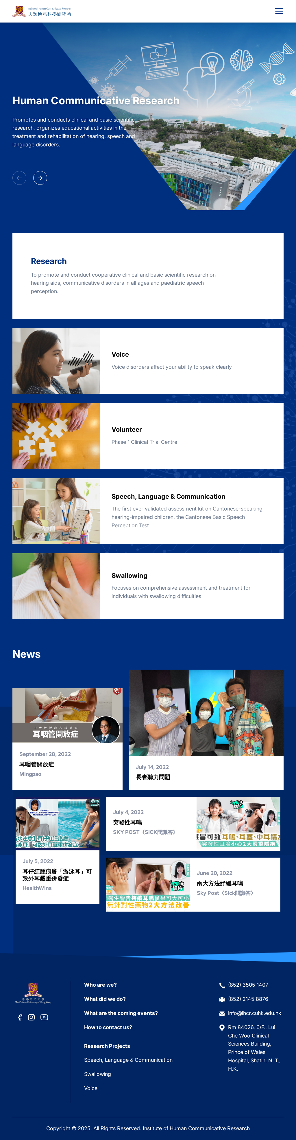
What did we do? (105, 999)
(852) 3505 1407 (248, 985)
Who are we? (100, 985)
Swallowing (97, 1074)
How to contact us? (108, 1027)
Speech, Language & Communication (128, 1060)
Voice (90, 1088)
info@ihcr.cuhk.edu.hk (254, 1013)
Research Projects (107, 1046)
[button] (40, 178)
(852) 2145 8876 (248, 999)
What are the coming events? (121, 1013)
